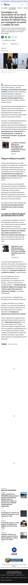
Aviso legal (3, 575)
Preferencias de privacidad (6, 580)
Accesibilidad (15, 577)
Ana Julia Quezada (12, 344)
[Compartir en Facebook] (2, 37)
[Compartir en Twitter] (6, 37)
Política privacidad (10, 575)
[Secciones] (1, 4)
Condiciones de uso (20, 575)
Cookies (2, 577)
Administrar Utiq (22, 577)
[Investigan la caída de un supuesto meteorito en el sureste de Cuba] (23, 513)
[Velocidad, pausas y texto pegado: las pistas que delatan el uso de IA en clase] (23, 523)
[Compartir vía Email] (16, 37)
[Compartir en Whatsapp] (9, 37)
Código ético (8, 577)
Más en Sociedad (8, 490)
